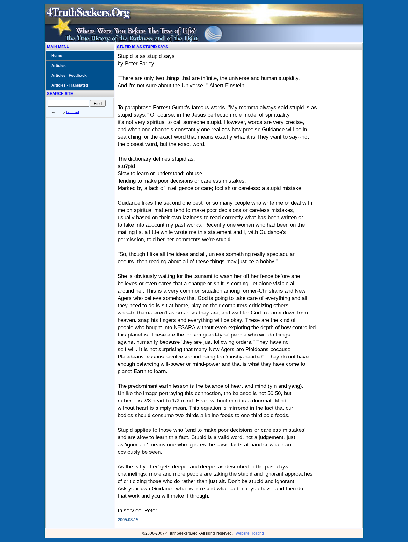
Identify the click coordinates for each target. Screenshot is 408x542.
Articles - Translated (69, 85)
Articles (58, 65)
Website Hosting (250, 533)
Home (56, 56)
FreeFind (72, 112)
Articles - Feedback (69, 75)
